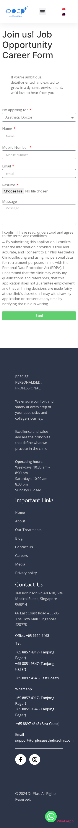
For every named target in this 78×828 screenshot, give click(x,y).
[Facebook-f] (20, 759)
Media (20, 564)
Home (20, 512)
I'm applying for (15, 110)
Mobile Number (15, 148)
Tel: (18, 643)
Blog (19, 538)
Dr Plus (34, 793)
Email (7, 166)
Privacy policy (26, 572)
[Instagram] (34, 759)
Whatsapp (23, 689)
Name (7, 129)
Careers (21, 555)
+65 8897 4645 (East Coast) (37, 678)
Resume (9, 185)
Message (9, 202)
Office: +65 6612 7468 (32, 635)
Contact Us (24, 547)
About (20, 521)
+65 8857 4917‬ (27, 697)
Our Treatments (28, 529)
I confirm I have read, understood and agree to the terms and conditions (37, 234)
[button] (42, 11)
